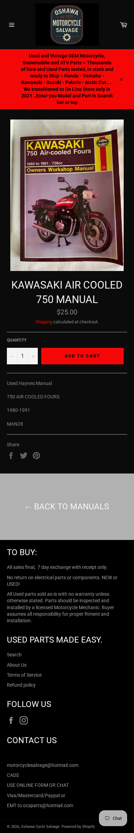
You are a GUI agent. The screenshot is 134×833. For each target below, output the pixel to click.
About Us (16, 665)
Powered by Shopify (78, 826)
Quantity (16, 340)
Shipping (43, 321)
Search (14, 654)
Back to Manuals (70, 506)
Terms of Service (24, 675)
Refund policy (21, 685)
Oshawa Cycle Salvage (40, 826)
